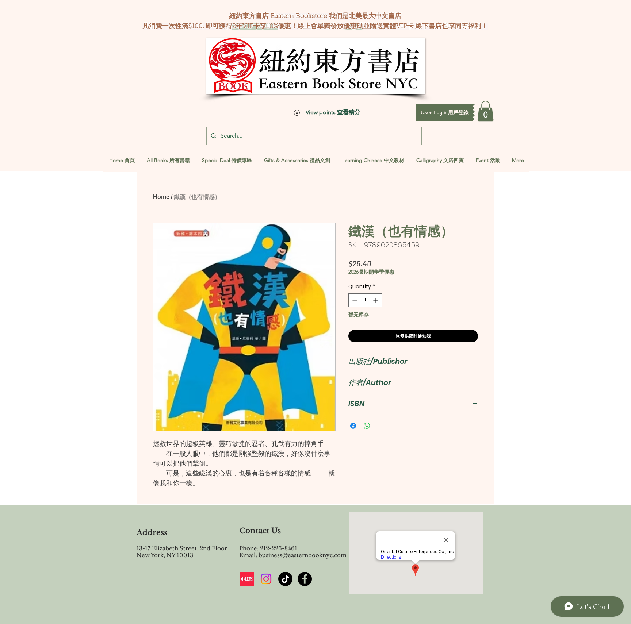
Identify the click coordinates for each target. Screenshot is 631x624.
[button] (444, 112)
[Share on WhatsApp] (367, 425)
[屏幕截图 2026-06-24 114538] (247, 579)
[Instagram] (266, 579)
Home (161, 197)
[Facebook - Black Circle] (305, 579)
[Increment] (376, 300)
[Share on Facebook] (353, 425)
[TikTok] (285, 579)
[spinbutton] (365, 300)
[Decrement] (354, 300)
